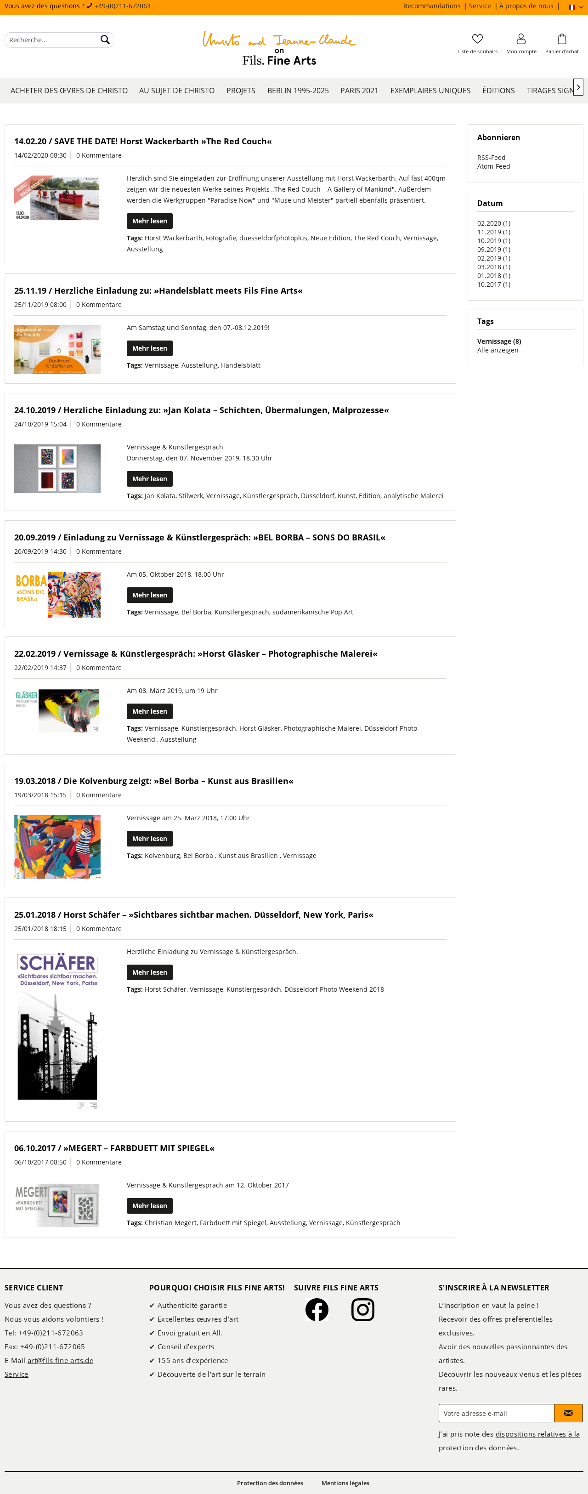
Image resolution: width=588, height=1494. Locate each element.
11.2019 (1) (493, 231)
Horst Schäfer (166, 989)
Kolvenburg (162, 855)
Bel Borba (196, 612)
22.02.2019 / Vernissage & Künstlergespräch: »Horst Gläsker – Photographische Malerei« (196, 653)
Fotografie (221, 237)
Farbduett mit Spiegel (233, 1222)
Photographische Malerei (322, 728)
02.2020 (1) (493, 223)
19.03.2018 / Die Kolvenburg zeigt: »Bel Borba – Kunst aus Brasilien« (154, 780)
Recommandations (433, 5)
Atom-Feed (493, 166)
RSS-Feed (491, 157)
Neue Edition (331, 237)
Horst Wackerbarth (174, 237)
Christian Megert (171, 1222)
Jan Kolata (160, 495)
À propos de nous (527, 5)
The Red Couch (377, 237)
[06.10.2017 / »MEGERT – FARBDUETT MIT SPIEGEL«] (57, 1205)
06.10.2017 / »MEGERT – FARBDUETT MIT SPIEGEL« (114, 1147)
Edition (369, 495)
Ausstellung (145, 248)
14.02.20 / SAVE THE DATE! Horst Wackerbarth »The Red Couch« (143, 141)
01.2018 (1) (493, 275)
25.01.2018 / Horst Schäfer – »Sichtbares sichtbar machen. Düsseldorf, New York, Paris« (193, 914)
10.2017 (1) (493, 284)
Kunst (347, 495)
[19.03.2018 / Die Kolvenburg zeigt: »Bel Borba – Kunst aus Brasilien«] (57, 847)
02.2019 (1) (493, 258)
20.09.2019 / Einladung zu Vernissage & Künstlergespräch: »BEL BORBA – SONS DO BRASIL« (199, 537)
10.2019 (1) (493, 240)
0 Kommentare (99, 155)
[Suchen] (105, 40)
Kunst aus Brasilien (249, 855)
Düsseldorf (317, 495)
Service (481, 5)
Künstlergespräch (270, 495)
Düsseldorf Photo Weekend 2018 (334, 989)
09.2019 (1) (493, 249)
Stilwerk (191, 495)
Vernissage (420, 237)
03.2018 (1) (493, 266)
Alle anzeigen (498, 350)
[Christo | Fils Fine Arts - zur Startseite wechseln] (279, 49)
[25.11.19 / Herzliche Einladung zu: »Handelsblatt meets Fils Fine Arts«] (57, 349)
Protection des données (270, 1483)
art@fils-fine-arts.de (60, 1360)
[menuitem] (436, 6)
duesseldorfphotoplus (273, 237)
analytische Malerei (414, 495)
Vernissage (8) (499, 341)
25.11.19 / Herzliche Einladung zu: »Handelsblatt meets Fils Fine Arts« (158, 290)
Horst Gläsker (260, 728)
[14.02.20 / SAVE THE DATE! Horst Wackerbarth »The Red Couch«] (57, 199)
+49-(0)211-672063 (123, 5)
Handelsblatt (240, 365)
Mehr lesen (149, 220)
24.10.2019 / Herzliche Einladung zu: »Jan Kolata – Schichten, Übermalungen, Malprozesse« (201, 409)
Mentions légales (345, 1483)
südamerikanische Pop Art (312, 612)
